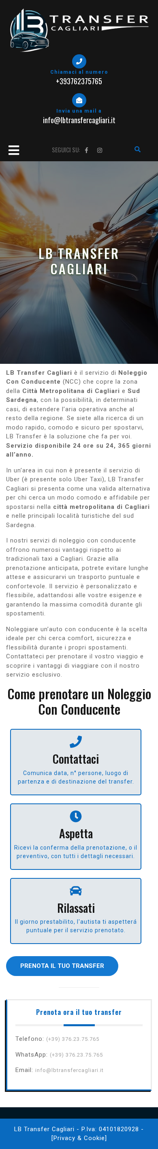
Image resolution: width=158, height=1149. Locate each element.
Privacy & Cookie (79, 1138)
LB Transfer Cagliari (44, 1129)
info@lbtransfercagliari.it (69, 1070)
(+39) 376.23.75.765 (72, 1039)
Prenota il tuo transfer (62, 966)
